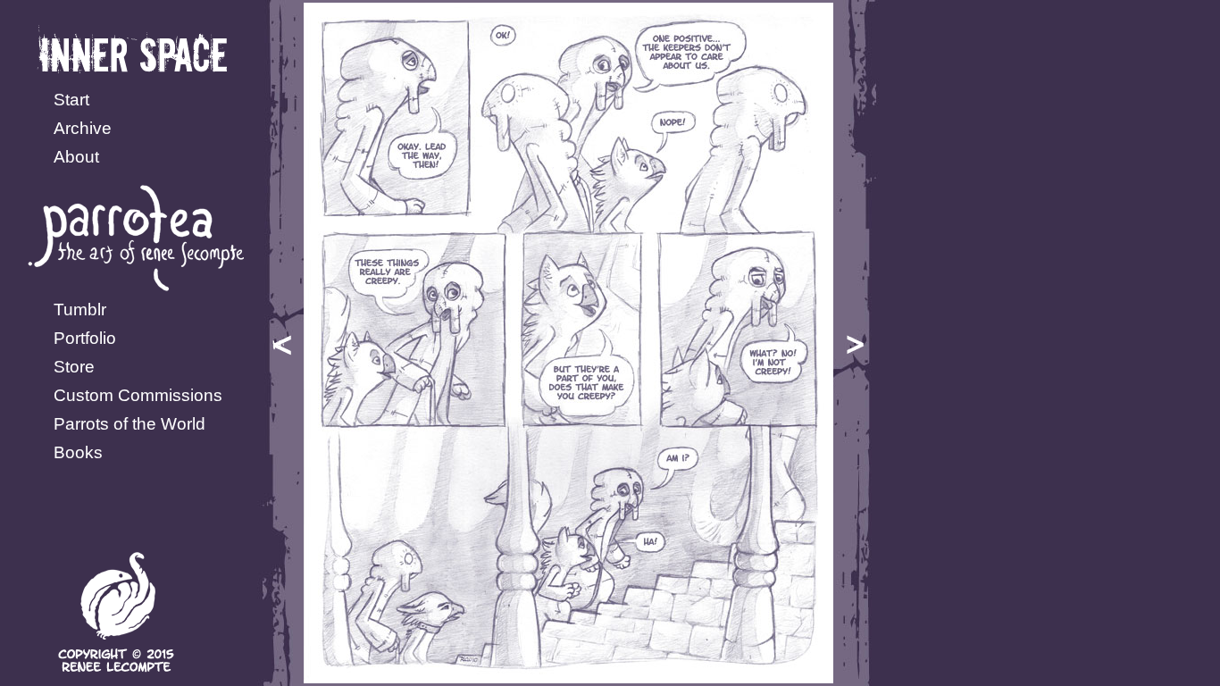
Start (71, 99)
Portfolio (85, 338)
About (76, 156)
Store (74, 366)
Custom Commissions (138, 395)
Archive (83, 128)
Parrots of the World (129, 423)
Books (78, 452)
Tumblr (80, 309)
